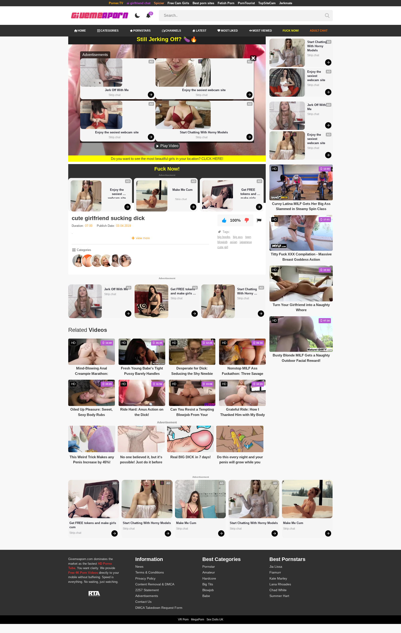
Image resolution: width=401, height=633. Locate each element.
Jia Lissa (275, 566)
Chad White (278, 590)
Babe (206, 596)
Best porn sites (203, 3)
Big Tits (207, 584)
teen (248, 237)
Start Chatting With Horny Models (204, 132)
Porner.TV (116, 3)
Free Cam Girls (178, 3)
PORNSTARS (142, 30)
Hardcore (209, 578)
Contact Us (143, 601)
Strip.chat (114, 95)
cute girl (222, 247)
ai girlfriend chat (138, 3)
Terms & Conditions (149, 572)
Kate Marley (278, 578)
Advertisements (146, 596)
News (139, 566)
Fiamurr (275, 572)
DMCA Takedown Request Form (158, 608)
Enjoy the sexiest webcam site (117, 132)
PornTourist (246, 3)
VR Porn (183, 619)
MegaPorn (197, 619)
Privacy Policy (145, 578)
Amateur (208, 572)
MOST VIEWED (262, 30)
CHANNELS (173, 30)
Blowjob (208, 590)
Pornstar (208, 566)
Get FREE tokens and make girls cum (248, 193)
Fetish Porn (226, 3)
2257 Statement (147, 590)
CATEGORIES (109, 30)
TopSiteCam (267, 3)
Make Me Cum (182, 189)
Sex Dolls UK (215, 619)
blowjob (222, 242)
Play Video (168, 146)
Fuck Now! (291, 30)
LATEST (201, 30)
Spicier (159, 3)
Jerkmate (285, 3)
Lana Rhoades (280, 584)
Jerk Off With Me (117, 90)
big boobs (223, 237)
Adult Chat (318, 30)
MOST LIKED (229, 30)
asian (233, 242)
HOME (82, 30)
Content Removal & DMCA (154, 584)
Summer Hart (279, 596)
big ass (238, 237)
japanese (246, 242)
